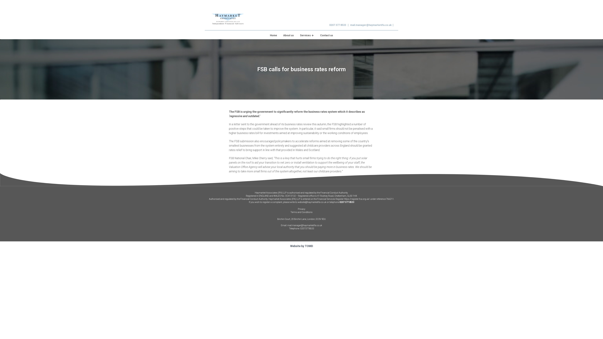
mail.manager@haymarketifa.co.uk (371, 25)
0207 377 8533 (337, 25)
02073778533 (307, 228)
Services (305, 35)
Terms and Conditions (301, 212)
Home (273, 35)
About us (288, 35)
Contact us (326, 35)
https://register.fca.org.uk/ (357, 199)
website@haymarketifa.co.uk (312, 202)
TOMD (309, 246)
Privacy (301, 209)
